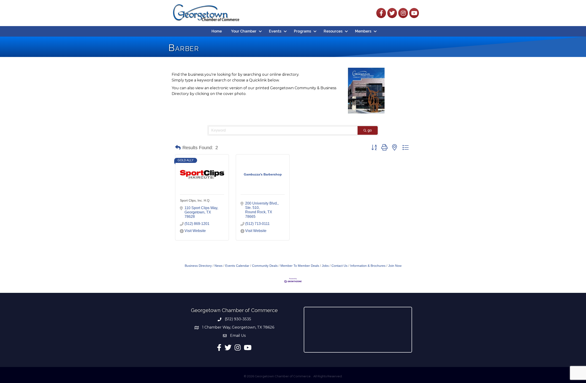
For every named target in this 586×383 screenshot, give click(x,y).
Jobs (325, 265)
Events (275, 31)
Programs (302, 31)
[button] (178, 147)
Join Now (395, 265)
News (218, 265)
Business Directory (198, 265)
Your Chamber (243, 31)
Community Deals (265, 265)
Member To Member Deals (299, 265)
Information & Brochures (367, 265)
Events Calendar (237, 265)
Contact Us (339, 265)
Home (217, 31)
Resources (333, 31)
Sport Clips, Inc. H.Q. (195, 200)
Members (363, 31)
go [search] (370, 130)
